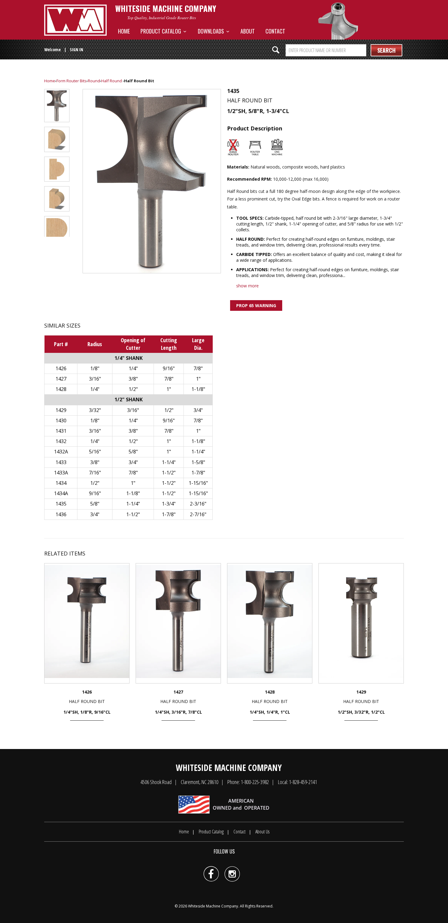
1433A (61, 472)
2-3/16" (198, 503)
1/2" (133, 389)
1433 (60, 462)
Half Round (111, 80)
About (247, 31)
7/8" (198, 368)
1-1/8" (198, 389)
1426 (60, 368)
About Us (262, 831)
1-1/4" (198, 451)
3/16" (95, 378)
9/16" (169, 368)
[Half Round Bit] (152, 181)
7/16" (95, 472)
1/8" (94, 368)
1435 (60, 503)
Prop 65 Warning (256, 305)
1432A (61, 451)
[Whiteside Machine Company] (75, 20)
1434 (60, 483)
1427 (60, 378)
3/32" (95, 410)
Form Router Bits (71, 80)
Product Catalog (161, 31)
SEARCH (386, 50)
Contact (275, 31)
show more (247, 286)
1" (198, 378)
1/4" (133, 368)
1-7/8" (198, 472)
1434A (61, 493)
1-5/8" (198, 462)
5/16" (95, 451)
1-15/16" (198, 483)
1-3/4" (169, 503)
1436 (60, 514)
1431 (60, 431)
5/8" (133, 451)
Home (124, 31)
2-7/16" (198, 514)
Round (94, 80)
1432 (60, 441)
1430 (60, 420)
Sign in (76, 49)
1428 (60, 389)
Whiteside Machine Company (213, 906)
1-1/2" (169, 472)
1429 (60, 410)
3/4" (198, 410)
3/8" (133, 378)
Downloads (212, 31)
